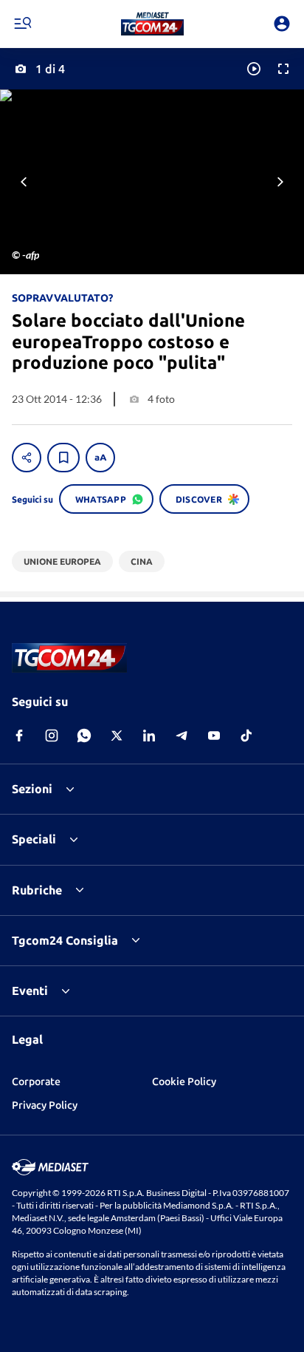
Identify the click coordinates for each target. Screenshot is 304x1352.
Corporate (36, 1081)
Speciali (34, 839)
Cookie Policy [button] (184, 1081)
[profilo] (282, 23)
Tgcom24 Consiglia (65, 940)
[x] (116, 735)
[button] (152, 23)
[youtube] (214, 735)
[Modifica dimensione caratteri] (100, 457)
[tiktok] (246, 735)
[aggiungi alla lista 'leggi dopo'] (63, 457)
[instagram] (51, 735)
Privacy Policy (44, 1105)
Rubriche (37, 890)
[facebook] (19, 735)
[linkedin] (149, 735)
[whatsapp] (84, 735)
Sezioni (32, 788)
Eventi (30, 990)
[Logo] (152, 23)
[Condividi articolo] (26, 457)
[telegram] (181, 735)
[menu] (22, 23)
